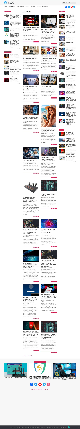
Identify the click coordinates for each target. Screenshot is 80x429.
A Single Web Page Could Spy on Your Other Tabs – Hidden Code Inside (31, 29)
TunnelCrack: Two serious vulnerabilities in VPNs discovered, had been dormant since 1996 (15, 23)
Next (31, 355)
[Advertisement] (40, 401)
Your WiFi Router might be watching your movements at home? (30, 119)
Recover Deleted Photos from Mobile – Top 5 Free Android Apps (48, 130)
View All (19, 48)
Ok (68, 427)
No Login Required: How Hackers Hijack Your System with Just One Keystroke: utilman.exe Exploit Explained (31, 300)
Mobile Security (43, 164)
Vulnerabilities (26, 60)
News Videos (31, 205)
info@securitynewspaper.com (37, 389)
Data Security (33, 304)
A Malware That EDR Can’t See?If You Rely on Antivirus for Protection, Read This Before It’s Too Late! (71, 152)
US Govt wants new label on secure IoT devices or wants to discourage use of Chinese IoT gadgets (14, 35)
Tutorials (33, 32)
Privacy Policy (46, 389)
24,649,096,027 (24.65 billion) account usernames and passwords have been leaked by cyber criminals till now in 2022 (15, 44)
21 (28, 355)
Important (34, 204)
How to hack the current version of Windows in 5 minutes (15, 56)
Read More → (36, 41)
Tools (50, 88)
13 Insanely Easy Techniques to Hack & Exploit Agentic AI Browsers (49, 194)
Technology (34, 121)
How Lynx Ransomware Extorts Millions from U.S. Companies (71, 145)
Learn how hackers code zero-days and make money (14, 61)
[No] (78, 427)
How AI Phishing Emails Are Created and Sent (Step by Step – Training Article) (48, 31)
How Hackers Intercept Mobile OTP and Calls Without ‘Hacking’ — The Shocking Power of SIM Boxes (29, 200)
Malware (34, 337)
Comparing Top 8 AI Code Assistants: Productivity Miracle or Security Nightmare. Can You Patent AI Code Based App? (48, 263)
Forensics (52, 163)
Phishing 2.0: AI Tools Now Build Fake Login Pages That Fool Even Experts (48, 231)
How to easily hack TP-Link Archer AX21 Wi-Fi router (15, 29)
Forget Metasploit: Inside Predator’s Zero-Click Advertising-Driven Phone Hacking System (71, 67)
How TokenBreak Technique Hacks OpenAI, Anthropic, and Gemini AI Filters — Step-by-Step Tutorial (71, 99)
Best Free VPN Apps (46, 86)
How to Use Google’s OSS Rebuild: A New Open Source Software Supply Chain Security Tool (15, 74)
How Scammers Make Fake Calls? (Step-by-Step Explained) (30, 88)
